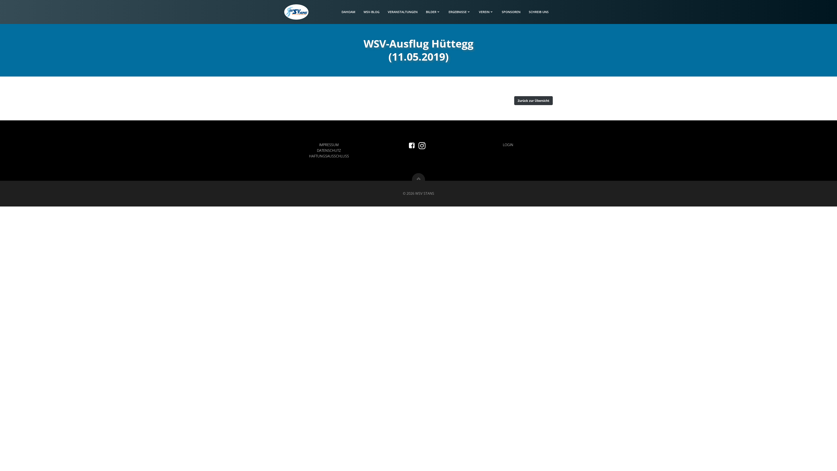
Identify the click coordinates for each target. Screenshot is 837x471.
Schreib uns (539, 12)
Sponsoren (511, 12)
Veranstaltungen (403, 12)
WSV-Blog (371, 12)
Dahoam (348, 12)
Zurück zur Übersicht (533, 101)
